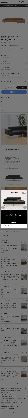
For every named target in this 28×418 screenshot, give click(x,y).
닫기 (20, 226)
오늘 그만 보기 (7, 226)
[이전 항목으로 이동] (3, 207)
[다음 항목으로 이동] (25, 207)
